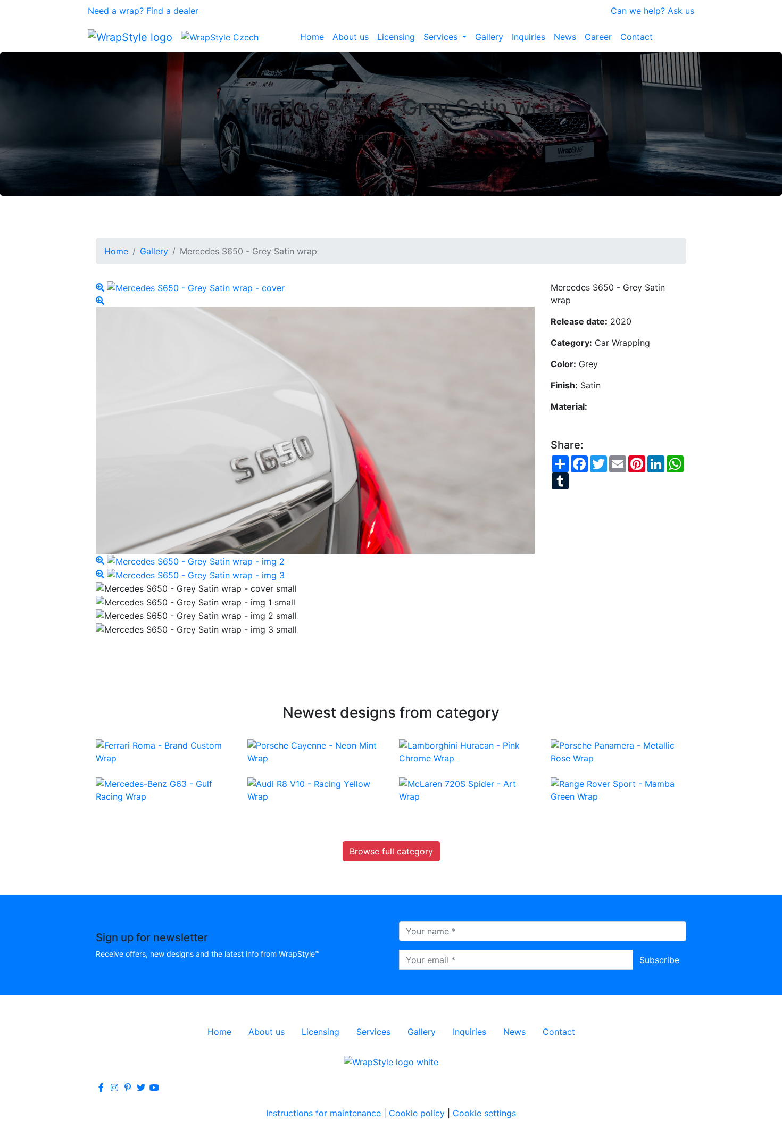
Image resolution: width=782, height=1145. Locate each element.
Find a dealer (172, 10)
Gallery (489, 36)
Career (598, 36)
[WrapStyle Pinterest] (127, 1087)
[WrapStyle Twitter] (141, 1087)
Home (312, 36)
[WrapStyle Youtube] (154, 1087)
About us (350, 36)
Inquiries (528, 36)
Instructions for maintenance (323, 1113)
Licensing (396, 36)
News (565, 36)
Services (441, 36)
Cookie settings (484, 1113)
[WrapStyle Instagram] (114, 1087)
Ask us (681, 10)
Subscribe (659, 960)
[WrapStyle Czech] (220, 37)
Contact (636, 36)
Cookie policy (417, 1113)
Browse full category (391, 851)
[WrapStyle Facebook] (101, 1087)
